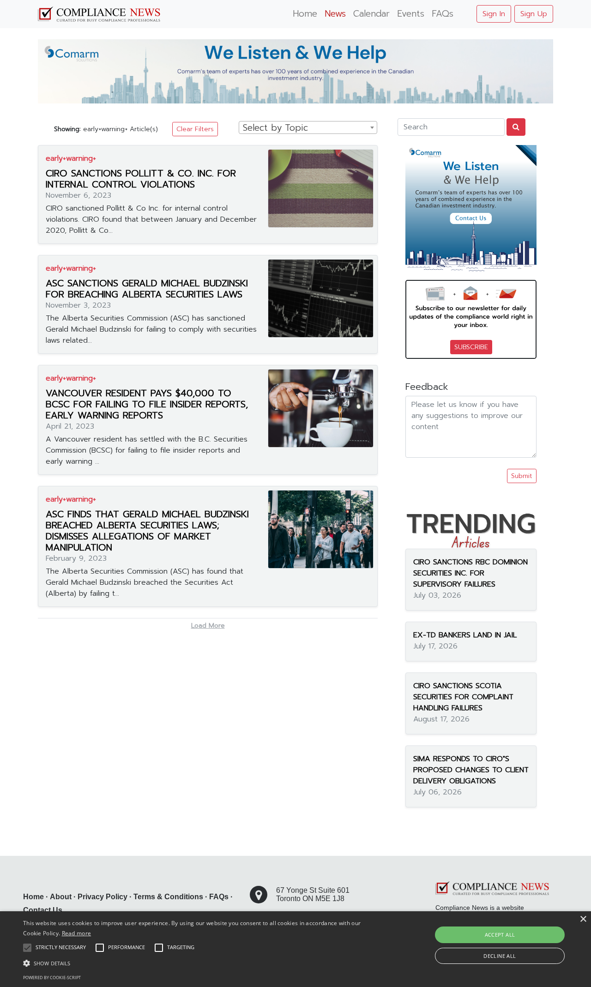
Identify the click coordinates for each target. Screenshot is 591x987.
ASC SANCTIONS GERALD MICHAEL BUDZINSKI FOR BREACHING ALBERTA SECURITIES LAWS (147, 288)
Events (410, 13)
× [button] (582, 919)
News (335, 13)
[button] (200, 963)
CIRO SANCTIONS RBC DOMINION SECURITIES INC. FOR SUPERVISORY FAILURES (470, 573)
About (61, 897)
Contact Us (42, 910)
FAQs (442, 13)
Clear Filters (195, 129)
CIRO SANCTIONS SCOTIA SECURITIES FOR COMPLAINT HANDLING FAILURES (463, 697)
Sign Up (533, 13)
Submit (521, 476)
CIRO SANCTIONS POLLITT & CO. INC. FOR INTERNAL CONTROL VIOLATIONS (141, 178)
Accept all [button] (500, 934)
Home (305, 13)
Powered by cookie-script (52, 978)
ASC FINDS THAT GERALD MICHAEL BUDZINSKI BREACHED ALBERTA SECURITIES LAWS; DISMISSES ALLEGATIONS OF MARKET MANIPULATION (147, 530)
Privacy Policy (102, 897)
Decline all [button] (499, 955)
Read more (76, 933)
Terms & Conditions (168, 897)
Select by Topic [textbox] (275, 127)
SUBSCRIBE (471, 347)
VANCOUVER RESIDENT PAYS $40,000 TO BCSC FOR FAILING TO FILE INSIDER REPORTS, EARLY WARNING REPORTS (147, 404)
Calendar (371, 13)
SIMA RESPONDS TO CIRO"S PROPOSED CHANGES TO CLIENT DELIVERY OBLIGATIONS (471, 770)
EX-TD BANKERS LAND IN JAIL (465, 635)
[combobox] (308, 127)
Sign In (493, 13)
